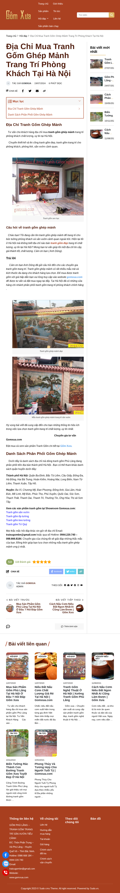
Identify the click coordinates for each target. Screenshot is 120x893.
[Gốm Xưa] (5, 855)
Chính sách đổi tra (46, 851)
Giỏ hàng (44, 844)
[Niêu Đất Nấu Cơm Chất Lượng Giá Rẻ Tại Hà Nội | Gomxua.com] (46, 666)
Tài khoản (45, 839)
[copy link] (44, 91)
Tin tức (56, 11)
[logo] (18, 14)
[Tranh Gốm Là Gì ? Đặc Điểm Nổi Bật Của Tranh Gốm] (96, 64)
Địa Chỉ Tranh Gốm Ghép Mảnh (25, 108)
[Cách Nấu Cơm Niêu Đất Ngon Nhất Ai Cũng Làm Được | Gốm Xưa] (96, 134)
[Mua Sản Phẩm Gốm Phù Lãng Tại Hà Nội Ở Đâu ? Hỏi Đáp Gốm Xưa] (17, 666)
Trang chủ (43, 3)
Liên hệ (57, 18)
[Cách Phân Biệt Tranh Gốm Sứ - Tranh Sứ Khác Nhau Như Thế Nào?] (96, 99)
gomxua (26, 83)
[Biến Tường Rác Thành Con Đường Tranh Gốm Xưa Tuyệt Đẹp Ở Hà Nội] (96, 117)
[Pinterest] (75, 585)
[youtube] (81, 585)
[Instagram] (78, 585)
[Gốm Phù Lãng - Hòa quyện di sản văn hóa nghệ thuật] (96, 81)
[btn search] (111, 15)
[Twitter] (72, 585)
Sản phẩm (43, 11)
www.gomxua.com (18, 877)
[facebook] (65, 585)
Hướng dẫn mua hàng (46, 832)
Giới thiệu (58, 3)
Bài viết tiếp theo (68, 600)
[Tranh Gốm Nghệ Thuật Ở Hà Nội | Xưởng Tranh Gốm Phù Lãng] (74, 666)
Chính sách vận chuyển (46, 860)
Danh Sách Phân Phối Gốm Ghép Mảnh (30, 114)
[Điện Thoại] (5, 872)
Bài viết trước (19, 600)
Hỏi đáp (42, 18)
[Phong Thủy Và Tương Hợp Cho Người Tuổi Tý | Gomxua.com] (46, 743)
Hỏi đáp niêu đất (102, 657)
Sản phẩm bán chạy (48, 26)
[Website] (68, 585)
